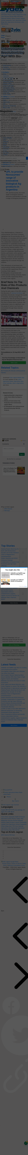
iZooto (25, 586)
